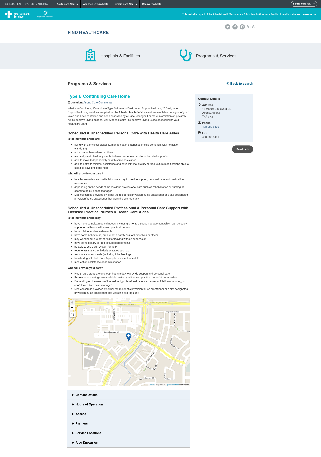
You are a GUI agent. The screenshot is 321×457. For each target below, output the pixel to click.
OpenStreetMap (172, 384)
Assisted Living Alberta (95, 4)
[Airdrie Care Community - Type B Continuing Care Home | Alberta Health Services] (128, 337)
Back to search (241, 83)
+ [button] (72, 302)
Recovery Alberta (151, 4)
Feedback (242, 149)
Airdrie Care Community (97, 102)
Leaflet (151, 384)
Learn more (308, 14)
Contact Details (86, 395)
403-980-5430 (210, 127)
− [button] (72, 307)
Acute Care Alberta (67, 4)
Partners (82, 423)
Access (81, 414)
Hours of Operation (89, 404)
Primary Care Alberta (125, 4)
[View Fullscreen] (72, 314)
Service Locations (88, 433)
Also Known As (87, 442)
